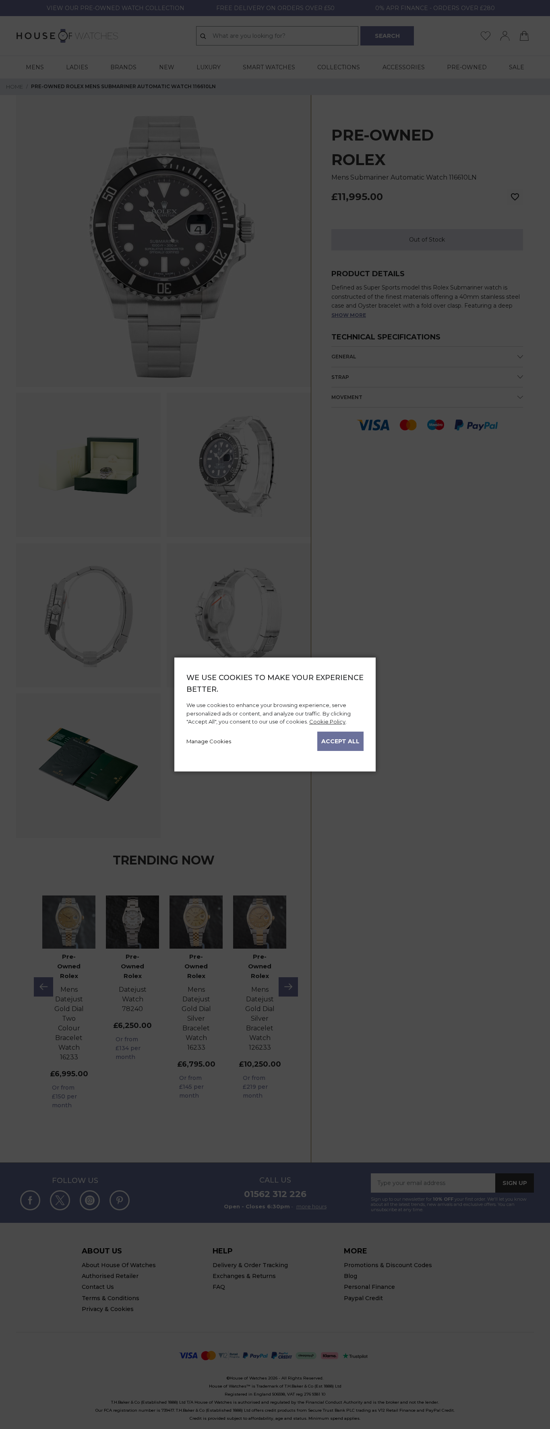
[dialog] (275, 714)
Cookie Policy (327, 721)
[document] (275, 711)
